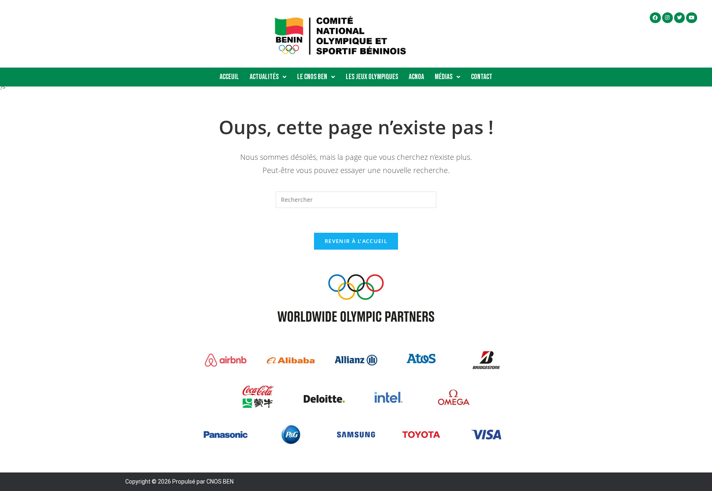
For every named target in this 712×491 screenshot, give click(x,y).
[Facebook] (655, 17)
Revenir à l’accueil (356, 241)
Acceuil (229, 76)
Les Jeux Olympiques (372, 76)
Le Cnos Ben (312, 76)
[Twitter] (679, 17)
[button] (268, 77)
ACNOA (416, 76)
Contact (481, 76)
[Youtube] (691, 17)
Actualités (264, 76)
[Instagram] (667, 17)
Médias (443, 76)
